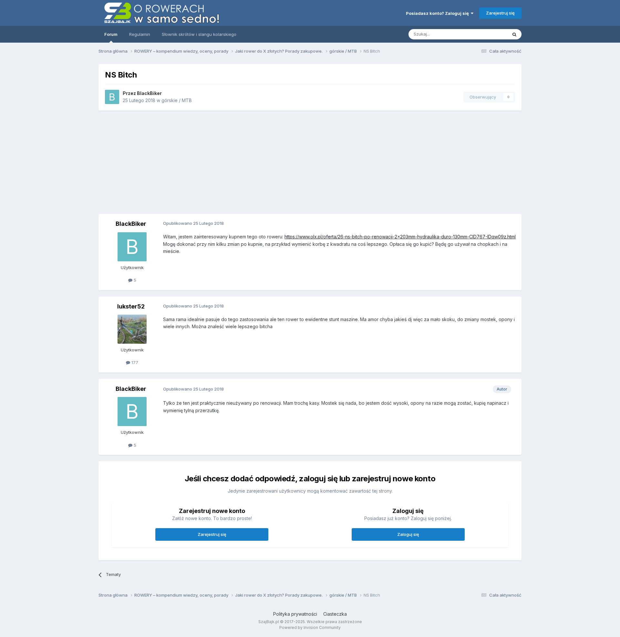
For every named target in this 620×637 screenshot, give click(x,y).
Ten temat (489, 34)
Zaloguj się (408, 534)
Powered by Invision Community (310, 627)
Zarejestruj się (500, 13)
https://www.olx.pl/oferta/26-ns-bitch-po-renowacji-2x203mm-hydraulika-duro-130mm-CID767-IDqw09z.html (400, 236)
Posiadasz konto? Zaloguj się (438, 13)
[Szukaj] (514, 34)
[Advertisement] (310, 162)
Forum (111, 34)
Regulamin (139, 34)
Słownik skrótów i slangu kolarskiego (199, 34)
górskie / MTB (176, 100)
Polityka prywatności (295, 614)
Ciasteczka (335, 614)
